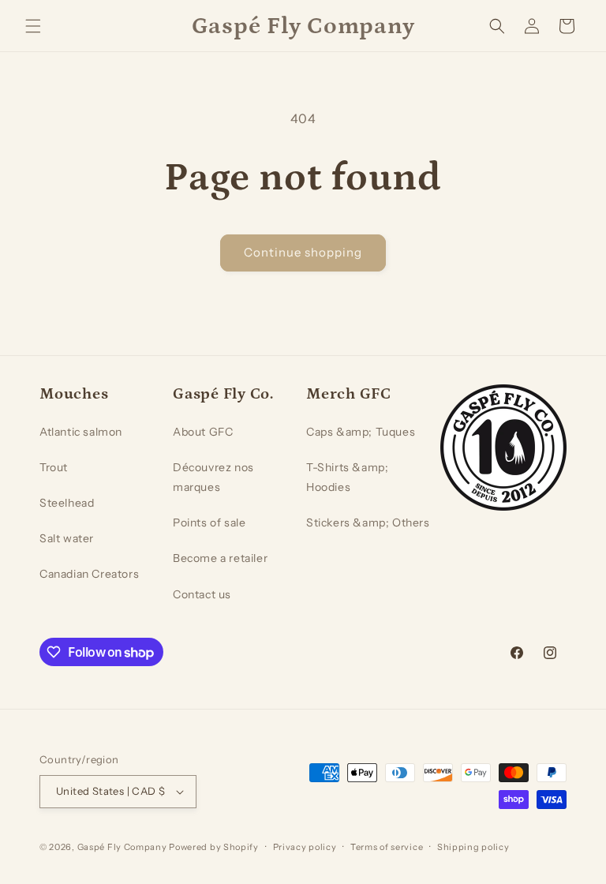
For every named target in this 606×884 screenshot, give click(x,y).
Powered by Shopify (214, 846)
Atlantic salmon (80, 432)
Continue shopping (303, 252)
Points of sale (209, 522)
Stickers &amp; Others (368, 522)
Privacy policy (305, 846)
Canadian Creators (89, 574)
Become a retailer (220, 558)
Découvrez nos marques (213, 477)
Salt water (66, 538)
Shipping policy (473, 846)
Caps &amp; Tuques (360, 432)
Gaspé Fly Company (122, 846)
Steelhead (66, 503)
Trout (53, 467)
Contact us (202, 594)
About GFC (203, 432)
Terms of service (386, 846)
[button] (33, 26)
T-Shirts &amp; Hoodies (347, 477)
